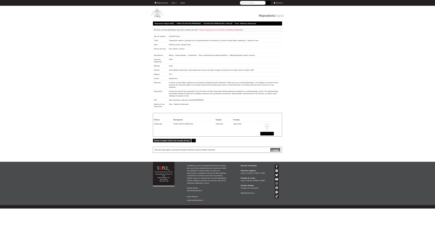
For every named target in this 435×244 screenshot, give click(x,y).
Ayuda (182, 3)
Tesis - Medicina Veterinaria (245, 23)
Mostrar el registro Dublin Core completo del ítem (172, 140)
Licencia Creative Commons (205, 150)
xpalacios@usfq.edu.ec (195, 200)
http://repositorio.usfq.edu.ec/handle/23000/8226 (186, 100)
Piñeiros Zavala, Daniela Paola (180, 45)
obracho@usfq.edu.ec (194, 190)
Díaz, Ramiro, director (177, 49)
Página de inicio (162, 3)
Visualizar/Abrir (267, 134)
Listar (173, 3)
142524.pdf (158, 124)
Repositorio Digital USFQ (164, 23)
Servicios (279, 3)
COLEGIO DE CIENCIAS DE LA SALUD (217, 23)
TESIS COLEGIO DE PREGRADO (188, 23)
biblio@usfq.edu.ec (248, 193)
